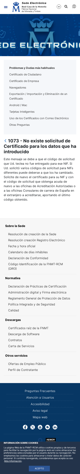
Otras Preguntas (19, 124)
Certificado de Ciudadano (25, 74)
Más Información (13, 461)
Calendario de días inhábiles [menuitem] (28, 252)
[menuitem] (40, 226)
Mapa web (40, 417)
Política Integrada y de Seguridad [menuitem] (31, 304)
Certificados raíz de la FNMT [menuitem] (28, 328)
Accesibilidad (40, 404)
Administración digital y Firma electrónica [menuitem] (37, 292)
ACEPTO (39, 468)
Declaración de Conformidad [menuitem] (28, 258)
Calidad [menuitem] (13, 310)
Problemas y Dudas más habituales (32, 68)
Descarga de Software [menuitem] (23, 334)
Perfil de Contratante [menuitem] (23, 370)
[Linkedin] (55, 427)
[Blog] (47, 427)
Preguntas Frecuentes (40, 391)
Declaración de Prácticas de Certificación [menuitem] (37, 286)
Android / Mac (18, 105)
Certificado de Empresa (24, 81)
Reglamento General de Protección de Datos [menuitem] (39, 298)
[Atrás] (5, 141)
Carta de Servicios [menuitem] (21, 346)
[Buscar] (66, 6)
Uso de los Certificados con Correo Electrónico (39, 118)
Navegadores (17, 87)
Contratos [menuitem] (15, 340)
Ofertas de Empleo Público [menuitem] (27, 364)
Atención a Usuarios (40, 397)
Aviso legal (40, 410)
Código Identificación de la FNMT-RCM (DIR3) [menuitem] (35, 266)
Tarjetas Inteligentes (22, 111)
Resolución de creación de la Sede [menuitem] (32, 234)
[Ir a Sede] (29, 7)
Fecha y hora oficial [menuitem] (21, 246)
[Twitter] (32, 427)
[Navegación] (6, 7)
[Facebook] (25, 427)
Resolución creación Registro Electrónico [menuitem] (36, 240)
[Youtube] (40, 427)
